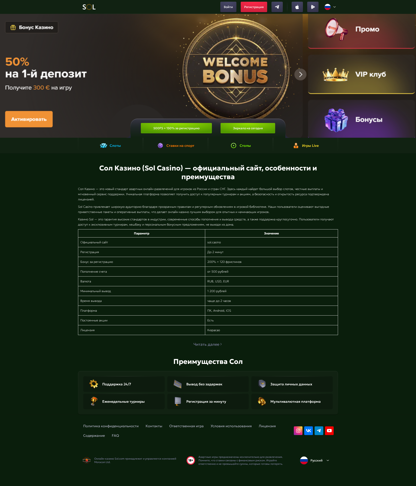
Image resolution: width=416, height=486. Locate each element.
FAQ (115, 435)
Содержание (94, 435)
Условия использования (231, 426)
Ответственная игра (186, 426)
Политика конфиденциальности (111, 426)
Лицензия (267, 426)
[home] (89, 7)
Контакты (154, 426)
